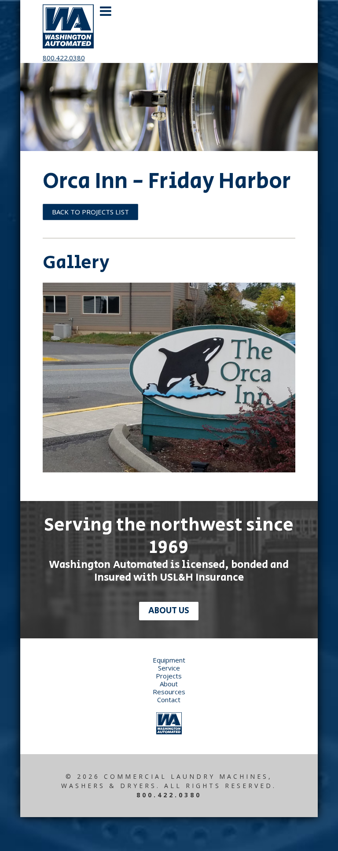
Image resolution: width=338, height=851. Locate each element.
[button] (195, 31)
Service (169, 668)
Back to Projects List (90, 211)
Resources (169, 692)
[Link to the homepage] (169, 731)
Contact (168, 700)
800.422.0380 (64, 57)
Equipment (169, 660)
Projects (169, 676)
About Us (168, 610)
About (169, 684)
